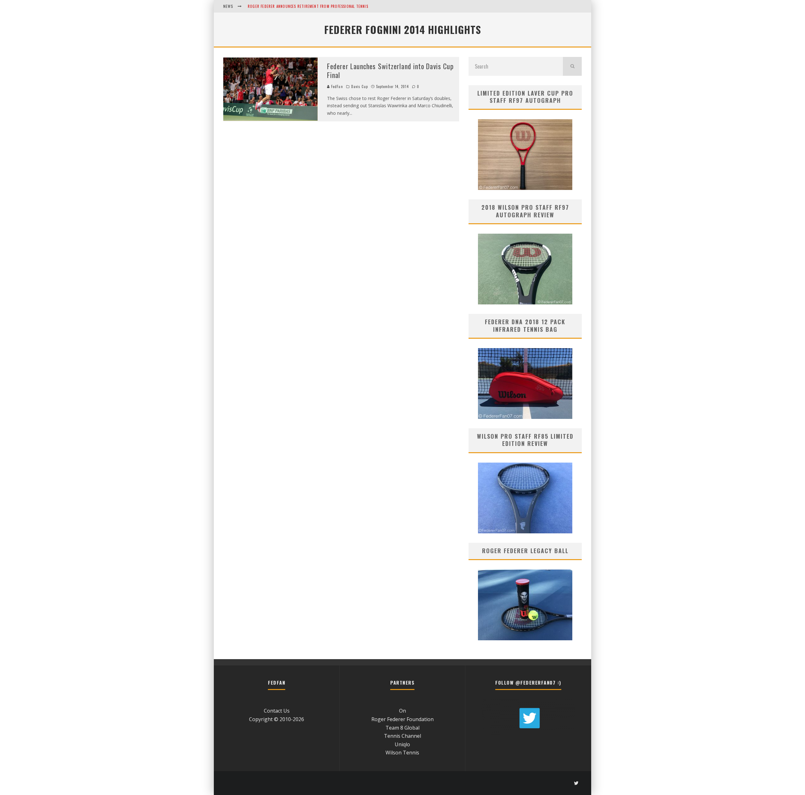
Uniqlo (402, 744)
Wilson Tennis (402, 752)
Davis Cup (359, 86)
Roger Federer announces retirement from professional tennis (308, 6)
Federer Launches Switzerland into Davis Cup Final (390, 70)
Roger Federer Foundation (402, 719)
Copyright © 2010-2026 (276, 719)
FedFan (336, 86)
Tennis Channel (402, 735)
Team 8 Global (402, 727)
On (402, 710)
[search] (572, 66)
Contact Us (277, 710)
